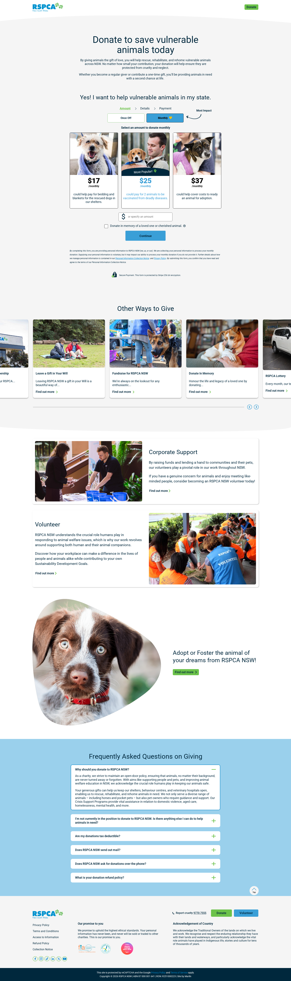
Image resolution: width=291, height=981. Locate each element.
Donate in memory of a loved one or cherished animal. (146, 226)
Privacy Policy (158, 972)
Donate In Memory (201, 373)
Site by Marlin (184, 976)
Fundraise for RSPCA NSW (130, 373)
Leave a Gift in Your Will (52, 373)
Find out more (45, 392)
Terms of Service (179, 972)
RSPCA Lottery (276, 376)
